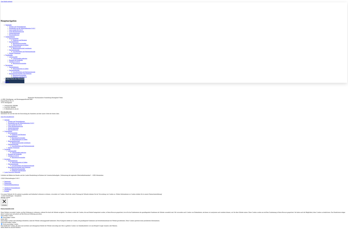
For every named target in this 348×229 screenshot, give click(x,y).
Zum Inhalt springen (6, 1)
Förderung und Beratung (20, 40)
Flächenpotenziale (14, 50)
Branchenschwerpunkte (19, 43)
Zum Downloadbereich (7, 116)
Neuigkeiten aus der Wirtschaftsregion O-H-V (22, 28)
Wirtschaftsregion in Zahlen (20, 45)
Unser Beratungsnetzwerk (16, 31)
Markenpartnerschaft (15, 46)
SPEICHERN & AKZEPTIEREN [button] (11, 227)
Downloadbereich (14, 35)
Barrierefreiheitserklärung (11, 184)
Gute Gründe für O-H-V (16, 30)
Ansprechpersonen (14, 33)
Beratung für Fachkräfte (16, 60)
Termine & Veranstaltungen (12, 188)
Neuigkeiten (7, 189)
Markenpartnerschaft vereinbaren (22, 48)
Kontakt (6, 82)
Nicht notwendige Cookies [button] (8, 222)
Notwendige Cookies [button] (7, 215)
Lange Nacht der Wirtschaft (14, 79)
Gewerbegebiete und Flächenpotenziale (24, 51)
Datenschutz (7, 183)
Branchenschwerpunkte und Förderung (20, 73)
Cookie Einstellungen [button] (7, 196)
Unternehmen (8, 131)
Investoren (7, 159)
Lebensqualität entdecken (20, 58)
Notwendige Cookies (9, 217)
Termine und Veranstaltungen (17, 26)
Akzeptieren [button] (17, 196)
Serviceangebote (13, 38)
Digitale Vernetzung (14, 53)
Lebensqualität (13, 57)
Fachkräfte (7, 149)
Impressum (7, 181)
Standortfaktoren (14, 42)
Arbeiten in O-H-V (14, 62)
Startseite (8, 25)
